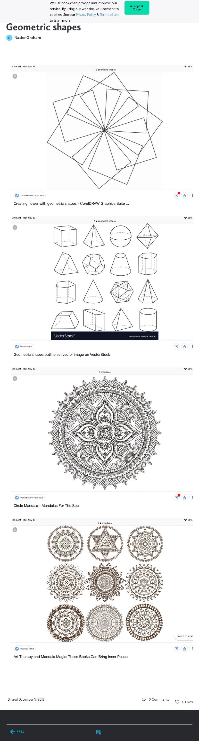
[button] (144, 699)
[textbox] (99, 367)
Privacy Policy (86, 15)
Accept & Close (136, 7)
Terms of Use (109, 15)
